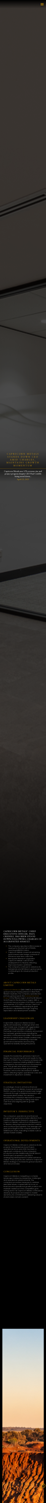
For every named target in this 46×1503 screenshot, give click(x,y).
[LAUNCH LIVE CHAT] (43, 1485)
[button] (42, 4)
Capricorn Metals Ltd (12, 990)
